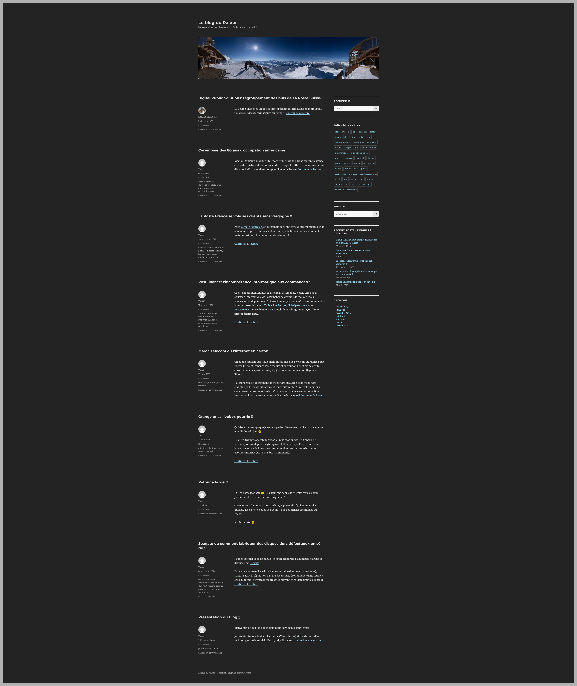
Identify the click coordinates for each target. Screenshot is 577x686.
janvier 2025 (342, 306)
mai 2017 (340, 322)
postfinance (204, 326)
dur (200, 586)
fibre (205, 382)
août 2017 (340, 319)
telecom (202, 385)
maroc (220, 382)
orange (220, 448)
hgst (205, 586)
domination (204, 185)
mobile (201, 323)
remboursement (206, 257)
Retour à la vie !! (213, 482)
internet (212, 382)
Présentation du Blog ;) (219, 617)
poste (214, 323)
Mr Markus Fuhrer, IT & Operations (285, 305)
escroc (210, 247)
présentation (204, 648)
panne (219, 586)
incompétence (205, 316)
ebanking (212, 313)
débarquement (206, 181)
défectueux (203, 582)
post (208, 323)
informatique (204, 320)
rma (207, 589)
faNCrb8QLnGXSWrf (208, 117)
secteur (202, 592)
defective (210, 579)
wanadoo (210, 451)
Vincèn (201, 169)
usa (212, 191)
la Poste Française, (252, 226)
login (214, 320)
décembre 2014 (343, 325)
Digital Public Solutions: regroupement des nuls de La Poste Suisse (259, 98)
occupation (203, 191)
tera (208, 592)
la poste (210, 251)
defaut (201, 579)
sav (211, 589)
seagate (218, 589)
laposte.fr (202, 254)
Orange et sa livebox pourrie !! (225, 417)
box (200, 382)
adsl (200, 448)
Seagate (254, 562)
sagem (201, 451)
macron (210, 188)
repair (201, 589)
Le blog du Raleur (217, 22)
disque (213, 582)
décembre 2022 (343, 313)
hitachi (211, 586)
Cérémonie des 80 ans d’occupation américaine (241, 150)
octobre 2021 (342, 316)
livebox (212, 448)
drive (220, 582)
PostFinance (241, 309)
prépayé (212, 254)
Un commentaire (206, 596)
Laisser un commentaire (210, 129)
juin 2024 (340, 310)
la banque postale (359, 153)
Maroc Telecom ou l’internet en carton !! (235, 351)
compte (202, 247)
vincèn (215, 648)
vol (216, 257)
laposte (218, 251)
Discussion (203, 125)
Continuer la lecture (298, 112)
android (202, 313)
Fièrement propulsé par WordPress (234, 673)
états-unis (216, 185)
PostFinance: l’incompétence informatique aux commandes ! (254, 282)
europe (201, 188)
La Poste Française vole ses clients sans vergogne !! (245, 216)
